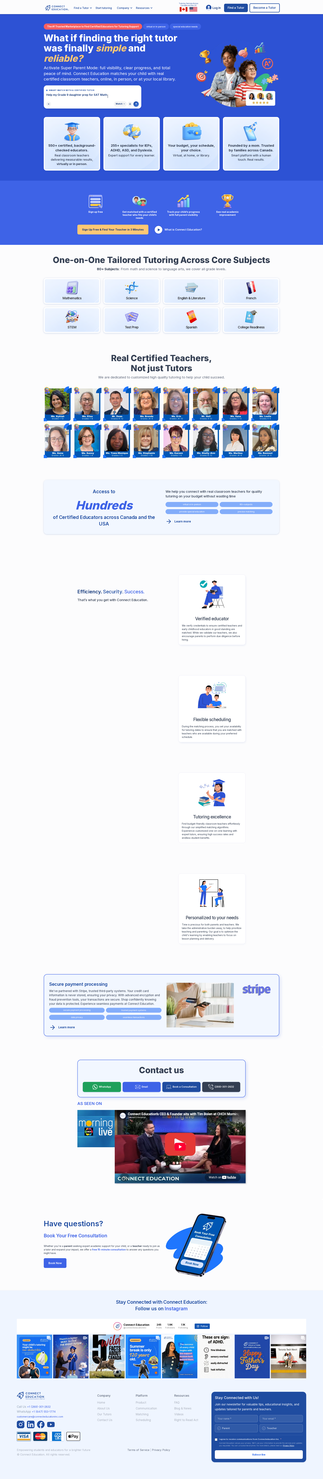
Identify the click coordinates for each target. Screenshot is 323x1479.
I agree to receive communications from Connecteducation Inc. (250, 1439)
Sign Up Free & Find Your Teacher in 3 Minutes (113, 229)
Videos (179, 1414)
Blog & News (182, 1408)
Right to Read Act (186, 1420)
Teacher (270, 1428)
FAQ (177, 1402)
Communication (146, 1408)
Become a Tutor (264, 7)
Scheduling (143, 1420)
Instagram (176, 1308)
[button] (83, 8)
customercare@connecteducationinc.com (40, 1416)
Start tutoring (104, 8)
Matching (142, 1414)
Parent (224, 1428)
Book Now (55, 1263)
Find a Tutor (236, 7)
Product (141, 1402)
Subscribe (258, 1454)
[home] (55, 8)
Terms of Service (138, 1450)
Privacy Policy (161, 1450)
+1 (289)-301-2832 (39, 1406)
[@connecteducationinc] (117, 1326)
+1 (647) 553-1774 (43, 1411)
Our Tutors (104, 1414)
